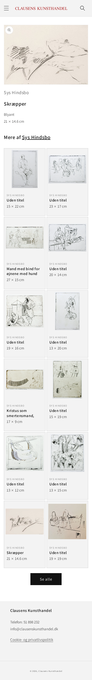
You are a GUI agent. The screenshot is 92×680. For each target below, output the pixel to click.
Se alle (46, 579)
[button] (6, 8)
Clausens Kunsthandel (50, 671)
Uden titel (15, 200)
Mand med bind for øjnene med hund (23, 271)
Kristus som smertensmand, (20, 413)
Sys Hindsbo (16, 92)
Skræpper (15, 552)
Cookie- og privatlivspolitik (31, 639)
